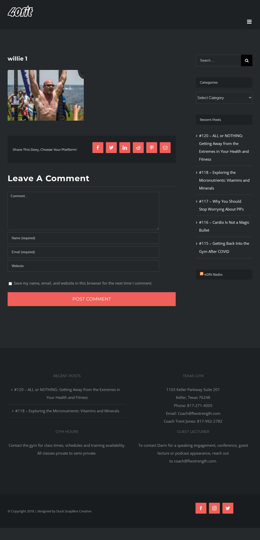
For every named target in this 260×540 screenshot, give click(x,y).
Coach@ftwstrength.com (199, 413)
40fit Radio (213, 274)
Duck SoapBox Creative (73, 511)
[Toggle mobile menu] (249, 21)
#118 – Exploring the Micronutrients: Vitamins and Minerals (224, 180)
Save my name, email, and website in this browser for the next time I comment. (83, 283)
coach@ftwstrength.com (195, 460)
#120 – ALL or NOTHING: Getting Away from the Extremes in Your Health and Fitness (67, 393)
